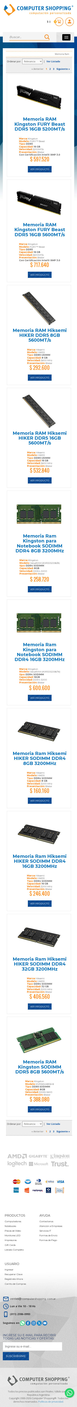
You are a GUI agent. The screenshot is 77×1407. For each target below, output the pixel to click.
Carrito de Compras (15, 1283)
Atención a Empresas (50, 1226)
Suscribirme (16, 1356)
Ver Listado (53, 61)
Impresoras (11, 1240)
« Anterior (37, 69)
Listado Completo (14, 1249)
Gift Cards (10, 1245)
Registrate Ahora (14, 1279)
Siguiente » (63, 69)
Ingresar (9, 1269)
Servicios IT (45, 1230)
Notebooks (10, 1226)
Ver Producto (39, 169)
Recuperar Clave (13, 1274)
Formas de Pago (48, 1240)
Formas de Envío (48, 1235)
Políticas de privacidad (50, 1401)
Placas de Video (13, 1230)
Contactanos (46, 1221)
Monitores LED (13, 1235)
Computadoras (13, 1221)
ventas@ (33, 1298)
